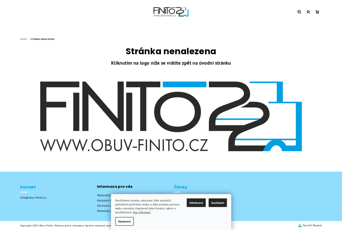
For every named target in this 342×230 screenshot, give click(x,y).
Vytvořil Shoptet (312, 225)
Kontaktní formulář (109, 200)
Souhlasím (217, 203)
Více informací (142, 212)
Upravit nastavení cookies (100, 225)
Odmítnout (196, 203)
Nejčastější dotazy (108, 195)
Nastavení (124, 221)
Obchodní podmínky (110, 205)
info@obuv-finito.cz (33, 197)
